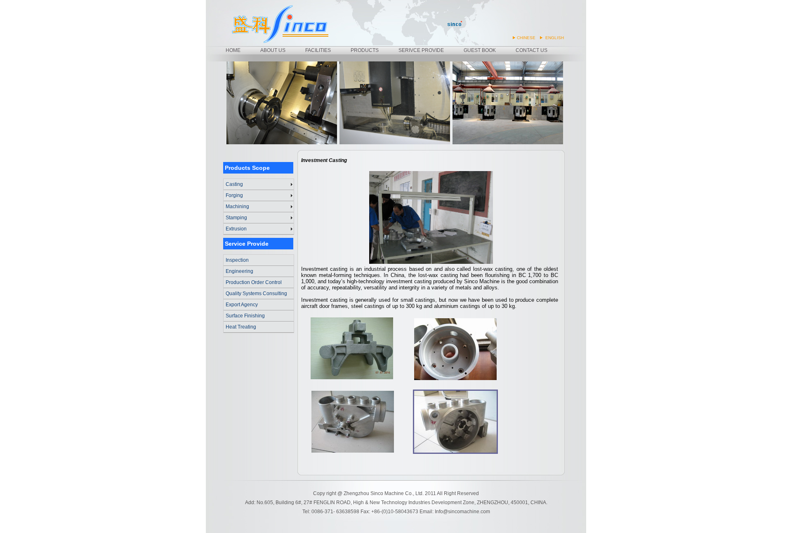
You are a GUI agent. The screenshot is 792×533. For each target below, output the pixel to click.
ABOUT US (272, 50)
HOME (233, 50)
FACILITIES (318, 50)
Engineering (239, 271)
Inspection (237, 260)
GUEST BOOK (480, 50)
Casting (234, 184)
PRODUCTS (365, 50)
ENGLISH (554, 37)
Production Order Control (254, 282)
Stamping (236, 218)
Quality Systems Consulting (256, 293)
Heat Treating (241, 327)
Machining (237, 206)
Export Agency (242, 305)
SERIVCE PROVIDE (421, 50)
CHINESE (526, 37)
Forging (234, 195)
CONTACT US (531, 50)
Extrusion (236, 229)
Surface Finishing (245, 316)
